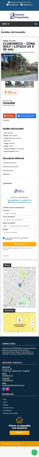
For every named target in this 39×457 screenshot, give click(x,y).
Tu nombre (6, 210)
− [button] (6, 273)
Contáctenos (7, 410)
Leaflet (20, 307)
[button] (36, 55)
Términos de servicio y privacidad (10, 443)
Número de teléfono (9, 223)
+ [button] (6, 270)
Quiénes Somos (8, 408)
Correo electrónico (9, 216)
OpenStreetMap (31, 307)
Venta (5, 402)
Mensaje (6, 229)
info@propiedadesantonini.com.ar (20, 202)
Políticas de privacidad (10, 413)
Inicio (2, 29)
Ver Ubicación (18, 325)
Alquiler (5, 405)
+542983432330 (14, 4)
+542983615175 (27, 4)
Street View (12, 92)
